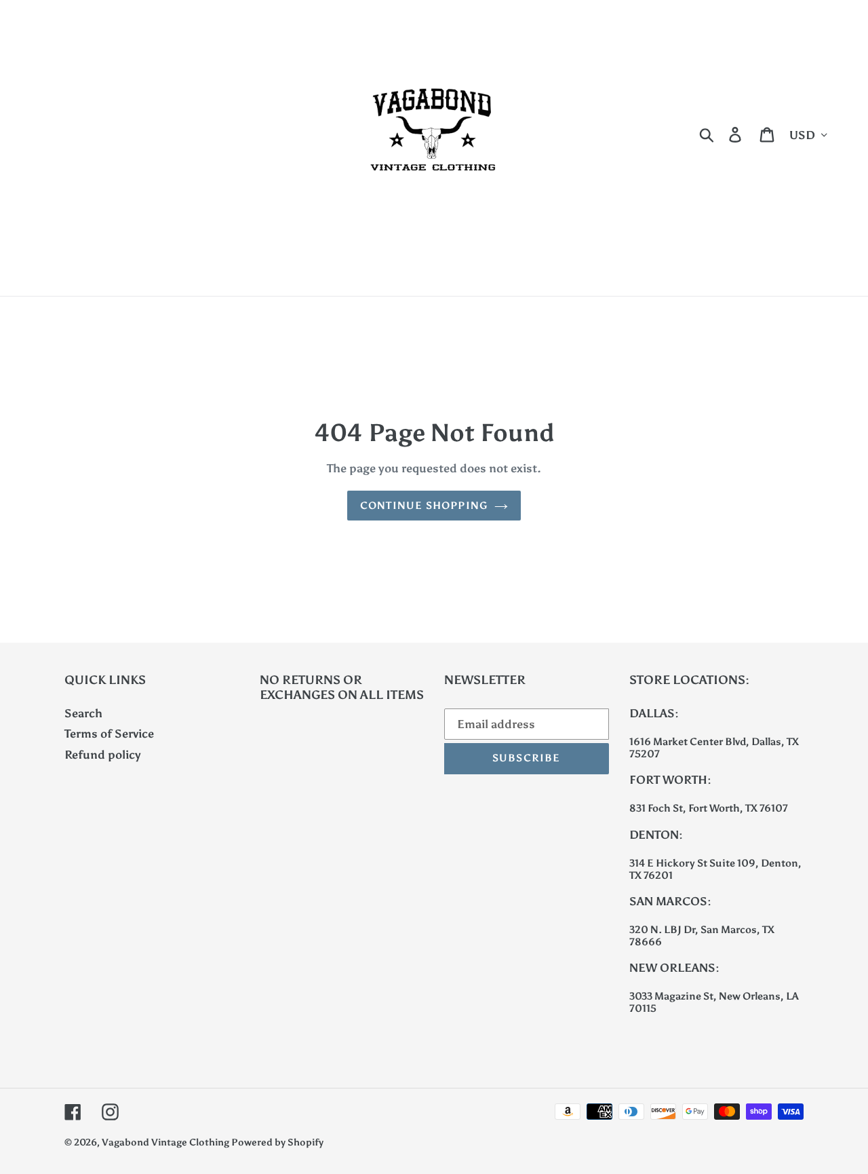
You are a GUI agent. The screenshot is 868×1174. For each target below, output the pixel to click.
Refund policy (102, 754)
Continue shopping (424, 505)
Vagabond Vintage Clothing (166, 1142)
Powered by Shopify (277, 1142)
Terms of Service (109, 733)
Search (83, 713)
